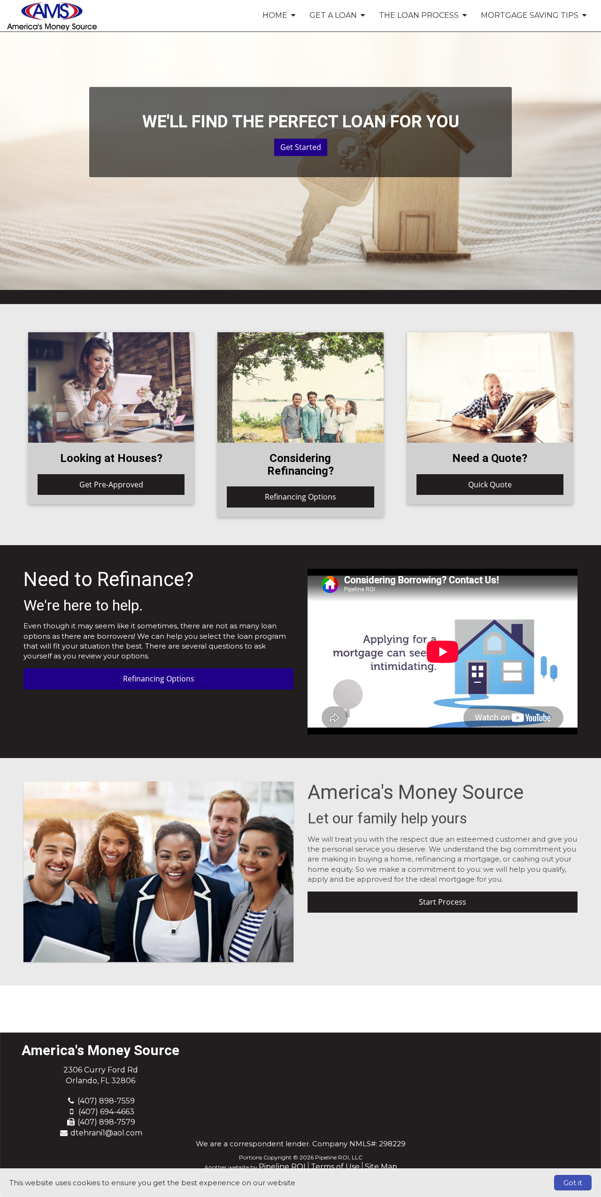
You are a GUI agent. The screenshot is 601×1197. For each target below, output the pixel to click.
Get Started (300, 147)
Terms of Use (335, 1166)
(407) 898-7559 (106, 1100)
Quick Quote (490, 484)
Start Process (442, 902)
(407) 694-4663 (106, 1111)
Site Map (381, 1166)
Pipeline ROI (282, 1166)
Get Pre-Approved (111, 484)
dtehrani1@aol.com (106, 1132)
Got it (572, 1182)
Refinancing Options (300, 497)
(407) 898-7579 (106, 1122)
